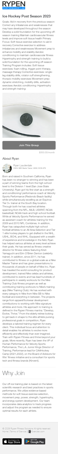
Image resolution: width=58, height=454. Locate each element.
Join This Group (29, 145)
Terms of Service (18, 431)
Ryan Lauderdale (22, 165)
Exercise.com (37, 431)
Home (5, 431)
